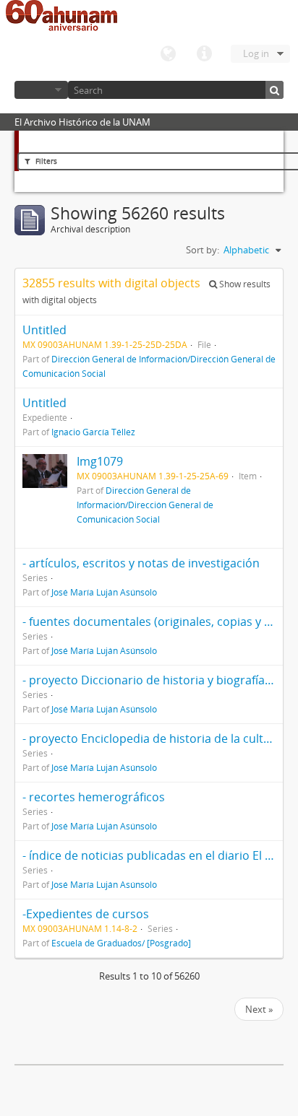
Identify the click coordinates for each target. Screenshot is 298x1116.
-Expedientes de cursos (85, 914)
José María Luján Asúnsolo (104, 592)
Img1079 (100, 461)
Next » (259, 1009)
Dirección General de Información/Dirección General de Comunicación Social (145, 504)
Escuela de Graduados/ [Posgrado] (121, 943)
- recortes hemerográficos (93, 797)
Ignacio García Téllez (93, 431)
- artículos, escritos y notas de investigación (141, 563)
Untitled (44, 330)
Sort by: (202, 249)
